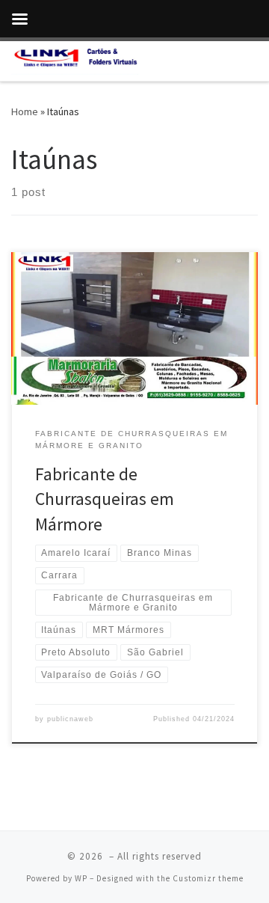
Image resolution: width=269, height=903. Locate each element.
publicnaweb (70, 719)
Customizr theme (208, 878)
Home (24, 111)
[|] (75, 59)
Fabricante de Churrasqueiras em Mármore (104, 499)
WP (81, 878)
